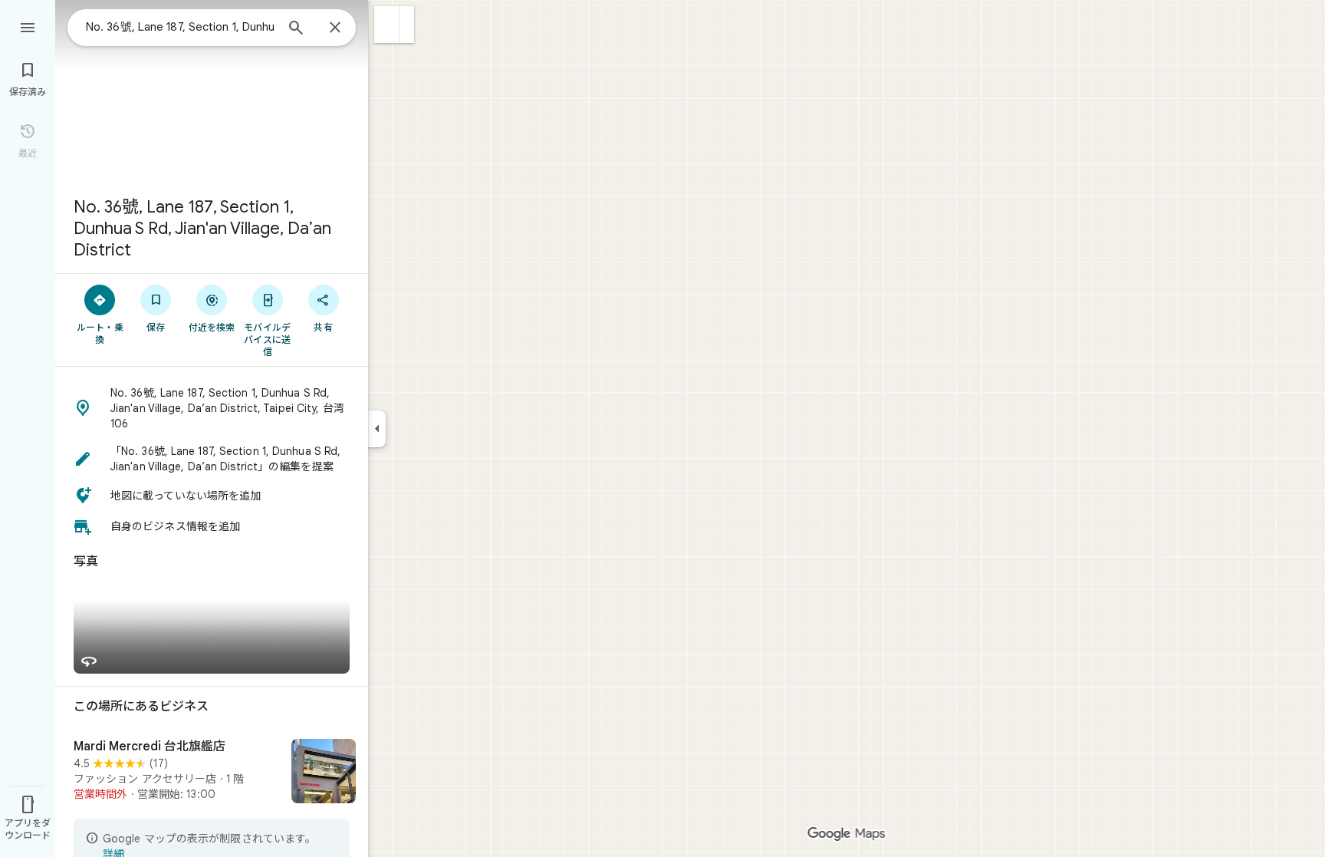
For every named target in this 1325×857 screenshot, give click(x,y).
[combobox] (180, 27)
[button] (386, 24)
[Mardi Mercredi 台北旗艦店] (211, 773)
